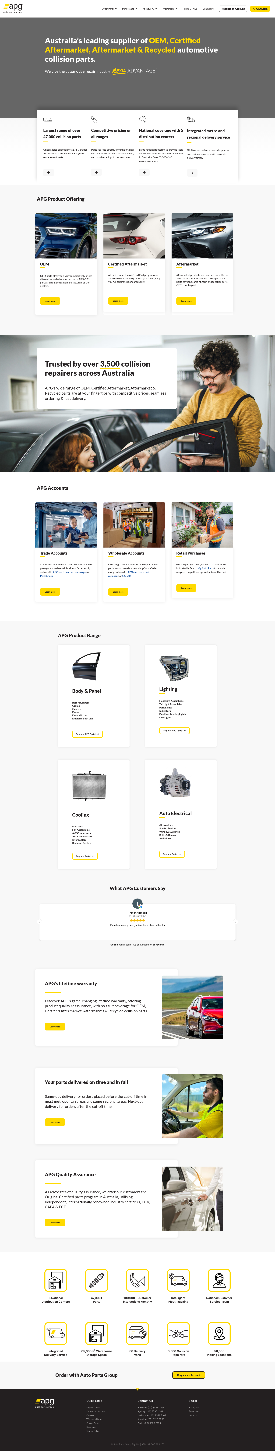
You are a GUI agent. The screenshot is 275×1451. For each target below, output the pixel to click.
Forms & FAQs (190, 8)
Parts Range (128, 8)
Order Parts (108, 8)
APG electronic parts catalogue (70, 571)
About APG (148, 8)
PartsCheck (46, 575)
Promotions (168, 8)
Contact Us (208, 8)
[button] (235, 921)
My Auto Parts (206, 568)
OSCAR (126, 575)
